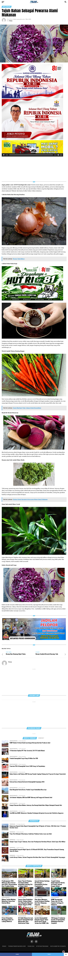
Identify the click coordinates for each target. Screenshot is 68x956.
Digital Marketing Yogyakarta (58, 946)
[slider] (31, 154)
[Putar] (4, 155)
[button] (32, 148)
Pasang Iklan (31, 946)
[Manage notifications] (63, 951)
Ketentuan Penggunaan (42, 946)
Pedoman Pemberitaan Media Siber (17, 946)
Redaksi (4, 946)
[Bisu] (58, 155)
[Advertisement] (34, 168)
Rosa (10, 20)
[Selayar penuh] (61, 155)
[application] (32, 148)
